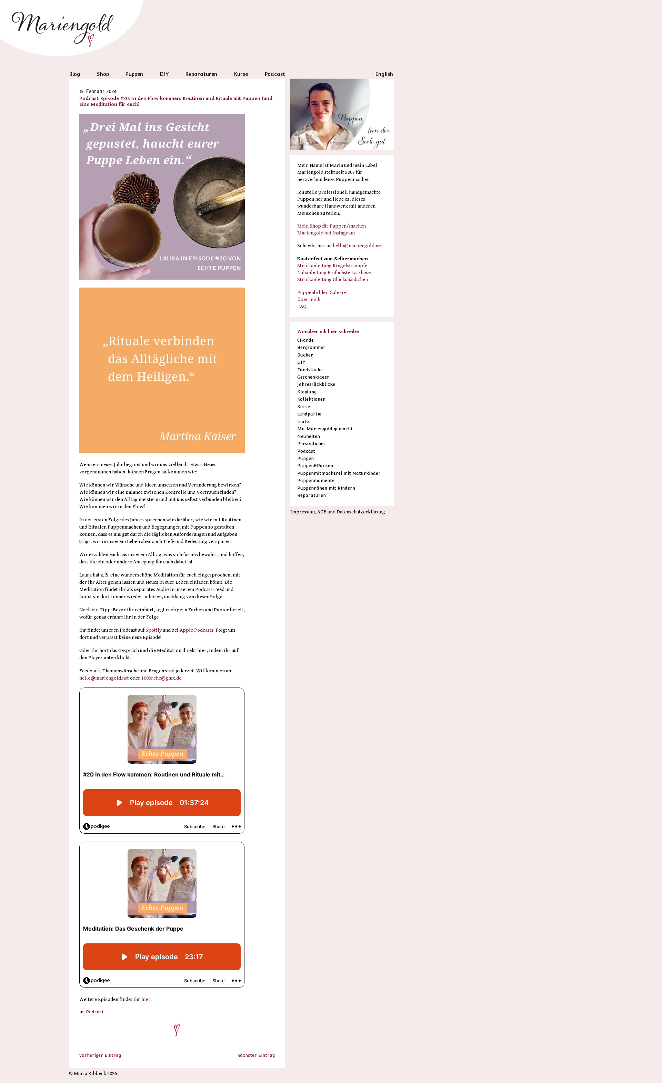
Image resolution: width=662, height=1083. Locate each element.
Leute (303, 421)
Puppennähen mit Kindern (326, 488)
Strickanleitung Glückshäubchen (332, 279)
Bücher (305, 355)
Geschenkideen (313, 377)
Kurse (241, 74)
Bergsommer (311, 347)
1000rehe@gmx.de (161, 678)
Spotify (154, 630)
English (384, 74)
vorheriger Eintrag (100, 1055)
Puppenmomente (315, 480)
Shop (103, 74)
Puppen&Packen (315, 465)
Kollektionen (311, 399)
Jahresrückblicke (316, 384)
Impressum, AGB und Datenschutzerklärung (337, 512)
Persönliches (311, 443)
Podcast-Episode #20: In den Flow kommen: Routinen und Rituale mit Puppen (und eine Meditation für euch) (175, 101)
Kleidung (307, 391)
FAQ (302, 306)
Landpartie (309, 414)
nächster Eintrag (256, 1055)
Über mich (308, 299)
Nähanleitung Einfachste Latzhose (334, 272)
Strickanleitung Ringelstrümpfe (332, 266)
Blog (74, 74)
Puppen (134, 74)
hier (146, 999)
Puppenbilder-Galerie (321, 292)
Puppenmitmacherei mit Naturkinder (339, 473)
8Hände (305, 340)
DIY (164, 74)
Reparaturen (201, 74)
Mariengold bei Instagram (326, 233)
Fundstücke (310, 369)
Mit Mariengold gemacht (325, 428)
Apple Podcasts (196, 630)
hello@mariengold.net (104, 678)
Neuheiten (308, 436)
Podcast (274, 74)
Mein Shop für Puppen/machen (331, 226)
